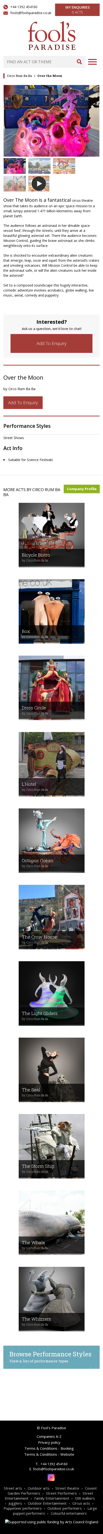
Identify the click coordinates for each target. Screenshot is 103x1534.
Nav (92, 62)
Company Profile (82, 488)
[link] (51, 343)
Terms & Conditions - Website (49, 1454)
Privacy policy (49, 1442)
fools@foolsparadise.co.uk (30, 13)
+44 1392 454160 (23, 7)
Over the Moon (49, 76)
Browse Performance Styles (50, 1356)
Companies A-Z (49, 1436)
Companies (34, 1387)
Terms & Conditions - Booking (49, 1448)
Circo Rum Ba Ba (19, 76)
